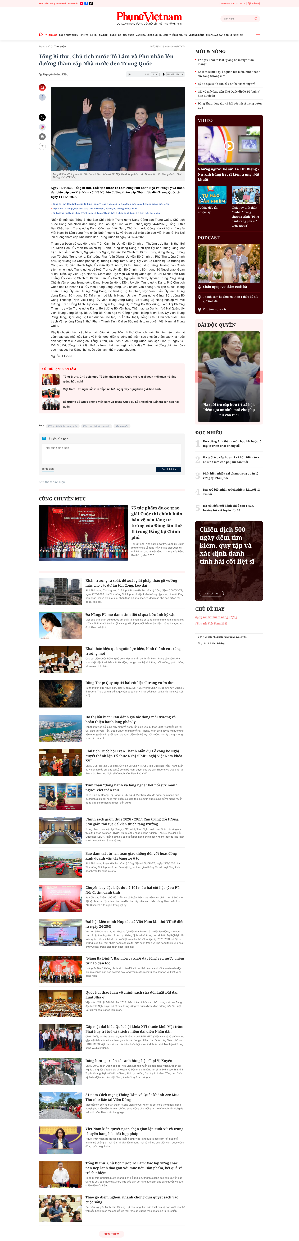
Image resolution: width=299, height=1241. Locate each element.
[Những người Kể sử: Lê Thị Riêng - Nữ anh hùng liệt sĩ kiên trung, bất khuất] (229, 145)
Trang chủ (44, 46)
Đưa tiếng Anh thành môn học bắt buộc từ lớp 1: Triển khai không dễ (232, 443)
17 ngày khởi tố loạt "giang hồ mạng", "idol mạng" (226, 62)
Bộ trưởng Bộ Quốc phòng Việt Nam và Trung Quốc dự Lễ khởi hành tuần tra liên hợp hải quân (106, 213)
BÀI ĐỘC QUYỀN (217, 325)
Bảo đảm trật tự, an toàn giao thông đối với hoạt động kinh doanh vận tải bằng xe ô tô (131, 856)
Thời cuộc (60, 46)
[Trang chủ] (42, 35)
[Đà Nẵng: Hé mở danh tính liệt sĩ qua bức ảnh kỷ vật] (60, 625)
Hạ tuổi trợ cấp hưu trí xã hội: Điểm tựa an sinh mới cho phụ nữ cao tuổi (231, 459)
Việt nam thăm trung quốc (97, 426)
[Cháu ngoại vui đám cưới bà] (229, 263)
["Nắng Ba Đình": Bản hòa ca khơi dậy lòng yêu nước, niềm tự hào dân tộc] (60, 969)
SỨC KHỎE (115, 35)
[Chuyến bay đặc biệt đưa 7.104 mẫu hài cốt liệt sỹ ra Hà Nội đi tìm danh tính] (60, 898)
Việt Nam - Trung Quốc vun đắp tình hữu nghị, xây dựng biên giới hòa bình (95, 208)
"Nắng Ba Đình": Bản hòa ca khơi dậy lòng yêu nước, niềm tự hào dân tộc (134, 960)
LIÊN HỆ (256, 3)
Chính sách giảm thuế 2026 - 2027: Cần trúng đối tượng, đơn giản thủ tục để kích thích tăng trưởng (132, 821)
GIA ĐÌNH (103, 35)
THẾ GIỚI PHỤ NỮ (178, 35)
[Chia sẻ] (42, 127)
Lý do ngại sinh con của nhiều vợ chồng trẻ (226, 84)
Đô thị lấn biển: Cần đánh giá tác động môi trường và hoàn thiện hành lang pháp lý (130, 719)
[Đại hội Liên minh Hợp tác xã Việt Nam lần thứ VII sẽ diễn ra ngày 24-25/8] (60, 932)
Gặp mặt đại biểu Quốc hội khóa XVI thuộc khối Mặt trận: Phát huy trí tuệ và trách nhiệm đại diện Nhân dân (134, 1029)
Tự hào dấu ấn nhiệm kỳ (208, 210)
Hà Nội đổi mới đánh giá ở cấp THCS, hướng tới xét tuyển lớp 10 (228, 508)
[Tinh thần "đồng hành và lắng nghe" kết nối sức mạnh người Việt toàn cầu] (60, 796)
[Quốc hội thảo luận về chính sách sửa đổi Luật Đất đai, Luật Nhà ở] (60, 1003)
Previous (198, 376)
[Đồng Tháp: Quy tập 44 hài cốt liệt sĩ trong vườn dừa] (60, 693)
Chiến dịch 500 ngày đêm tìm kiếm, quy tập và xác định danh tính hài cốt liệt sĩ (227, 545)
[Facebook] (86, 3)
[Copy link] (42, 146)
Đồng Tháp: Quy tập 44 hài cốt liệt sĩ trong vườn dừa (130, 682)
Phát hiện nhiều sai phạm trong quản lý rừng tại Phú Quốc (230, 476)
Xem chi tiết (211, 593)
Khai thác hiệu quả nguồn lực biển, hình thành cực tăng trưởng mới (133, 651)
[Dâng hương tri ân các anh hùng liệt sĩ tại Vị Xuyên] (60, 1071)
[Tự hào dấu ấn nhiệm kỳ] (212, 194)
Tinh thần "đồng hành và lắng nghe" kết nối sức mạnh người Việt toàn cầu (131, 787)
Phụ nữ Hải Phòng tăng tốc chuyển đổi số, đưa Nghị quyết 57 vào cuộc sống (229, 409)
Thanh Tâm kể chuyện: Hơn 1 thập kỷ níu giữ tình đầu (230, 299)
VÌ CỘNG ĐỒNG (197, 35)
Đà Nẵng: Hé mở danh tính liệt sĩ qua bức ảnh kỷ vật (130, 614)
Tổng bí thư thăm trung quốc (63, 426)
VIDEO (205, 120)
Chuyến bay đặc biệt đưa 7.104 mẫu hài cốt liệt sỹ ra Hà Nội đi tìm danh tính (132, 890)
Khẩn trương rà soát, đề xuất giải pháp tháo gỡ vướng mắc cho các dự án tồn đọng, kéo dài (131, 583)
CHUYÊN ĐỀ (236, 35)
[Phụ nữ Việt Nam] (149, 18)
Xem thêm (111, 1234)
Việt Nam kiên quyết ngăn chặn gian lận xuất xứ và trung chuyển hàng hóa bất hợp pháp (134, 1131)
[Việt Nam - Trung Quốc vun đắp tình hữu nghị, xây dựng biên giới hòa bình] (51, 392)
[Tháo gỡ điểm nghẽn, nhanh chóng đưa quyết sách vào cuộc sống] (60, 1208)
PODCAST (208, 237)
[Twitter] (42, 117)
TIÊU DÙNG (128, 35)
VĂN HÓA (141, 35)
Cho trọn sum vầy (214, 309)
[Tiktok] (91, 3)
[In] (42, 136)
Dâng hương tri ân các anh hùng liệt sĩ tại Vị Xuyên (128, 1060)
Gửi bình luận (169, 469)
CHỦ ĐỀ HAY (209, 609)
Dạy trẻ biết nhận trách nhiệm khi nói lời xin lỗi (231, 492)
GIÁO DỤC (152, 35)
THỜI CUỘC (51, 35)
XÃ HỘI (93, 35)
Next (259, 376)
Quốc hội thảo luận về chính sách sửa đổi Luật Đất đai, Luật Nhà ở (131, 995)
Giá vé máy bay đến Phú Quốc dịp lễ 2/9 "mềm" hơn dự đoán (229, 94)
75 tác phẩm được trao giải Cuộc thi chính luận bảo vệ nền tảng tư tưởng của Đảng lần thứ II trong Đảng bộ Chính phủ (156, 522)
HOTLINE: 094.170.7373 (233, 3)
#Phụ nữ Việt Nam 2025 (211, 623)
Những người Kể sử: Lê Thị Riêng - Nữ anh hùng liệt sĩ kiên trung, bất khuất (228, 174)
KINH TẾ (84, 35)
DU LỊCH (163, 35)
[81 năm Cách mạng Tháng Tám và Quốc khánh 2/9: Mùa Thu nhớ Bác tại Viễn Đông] (60, 1105)
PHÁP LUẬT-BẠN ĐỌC (217, 35)
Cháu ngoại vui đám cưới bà (225, 287)
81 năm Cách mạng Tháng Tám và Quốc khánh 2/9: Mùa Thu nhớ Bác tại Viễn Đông (132, 1097)
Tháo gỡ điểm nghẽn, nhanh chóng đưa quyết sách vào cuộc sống (131, 1199)
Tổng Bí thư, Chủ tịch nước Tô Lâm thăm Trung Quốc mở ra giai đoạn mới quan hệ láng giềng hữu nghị (111, 204)
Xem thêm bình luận (52, 482)
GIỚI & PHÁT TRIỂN (68, 35)
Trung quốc (122, 426)
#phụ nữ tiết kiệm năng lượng (216, 617)
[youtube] (81, 3)
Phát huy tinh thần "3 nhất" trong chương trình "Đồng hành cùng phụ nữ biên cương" (245, 216)
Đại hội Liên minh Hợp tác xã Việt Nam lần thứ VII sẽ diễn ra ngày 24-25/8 (134, 924)
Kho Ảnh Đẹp (218, 643)
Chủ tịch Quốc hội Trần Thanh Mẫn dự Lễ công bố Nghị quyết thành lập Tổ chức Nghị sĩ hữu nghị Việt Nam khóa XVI (133, 756)
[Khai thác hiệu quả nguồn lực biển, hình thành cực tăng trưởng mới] (60, 659)
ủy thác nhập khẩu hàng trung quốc (223, 637)
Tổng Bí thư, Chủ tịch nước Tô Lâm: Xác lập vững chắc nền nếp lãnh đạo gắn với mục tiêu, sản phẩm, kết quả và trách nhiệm (134, 1168)
